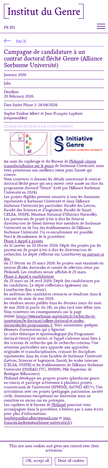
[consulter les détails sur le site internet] (38, 126)
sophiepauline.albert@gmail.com (31, 418)
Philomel (59, 405)
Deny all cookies (71, 461)
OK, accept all (37, 461)
